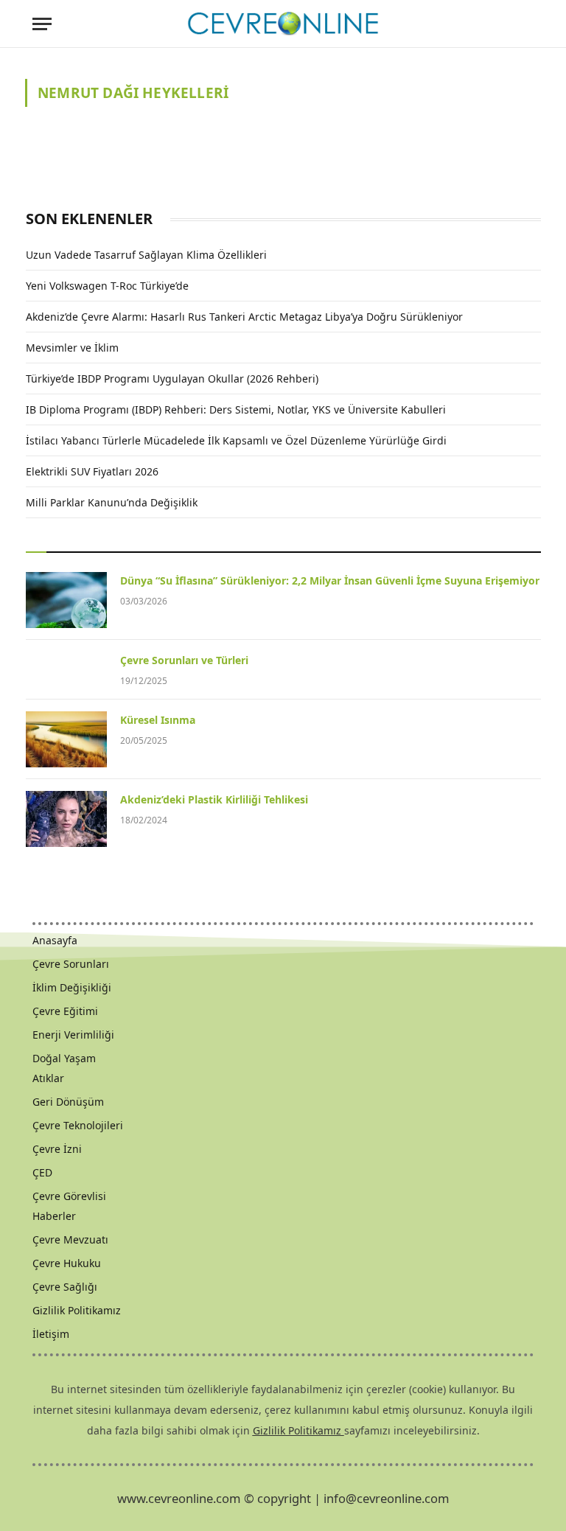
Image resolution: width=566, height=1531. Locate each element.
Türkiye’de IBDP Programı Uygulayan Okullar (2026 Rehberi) (172, 379)
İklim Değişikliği (71, 987)
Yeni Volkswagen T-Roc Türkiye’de (107, 286)
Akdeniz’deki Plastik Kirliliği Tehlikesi (214, 799)
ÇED (42, 1172)
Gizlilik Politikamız (76, 1310)
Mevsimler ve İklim (72, 348)
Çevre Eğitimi (65, 1011)
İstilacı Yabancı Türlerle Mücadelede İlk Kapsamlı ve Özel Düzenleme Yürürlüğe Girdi (236, 440)
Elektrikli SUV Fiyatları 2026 (92, 471)
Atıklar (48, 1078)
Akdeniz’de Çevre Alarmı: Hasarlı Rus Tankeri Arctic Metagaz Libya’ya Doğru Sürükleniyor (244, 317)
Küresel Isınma (157, 720)
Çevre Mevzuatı (70, 1239)
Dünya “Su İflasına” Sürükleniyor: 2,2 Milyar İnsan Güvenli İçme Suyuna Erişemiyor (329, 580)
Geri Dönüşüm (68, 1102)
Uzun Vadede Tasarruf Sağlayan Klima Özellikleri (146, 255)
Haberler (54, 1216)
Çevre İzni (57, 1149)
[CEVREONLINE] (283, 24)
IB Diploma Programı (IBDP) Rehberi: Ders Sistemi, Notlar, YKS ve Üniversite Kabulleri (236, 409)
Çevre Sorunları (70, 964)
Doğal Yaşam (64, 1058)
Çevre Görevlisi (69, 1196)
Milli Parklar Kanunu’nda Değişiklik (112, 502)
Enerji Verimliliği (73, 1035)
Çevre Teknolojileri (77, 1125)
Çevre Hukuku (66, 1263)
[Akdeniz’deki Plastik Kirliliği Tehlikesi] (66, 819)
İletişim (50, 1334)
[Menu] (42, 24)
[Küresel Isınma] (66, 739)
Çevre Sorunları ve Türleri (184, 660)
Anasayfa (54, 940)
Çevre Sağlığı (64, 1287)
